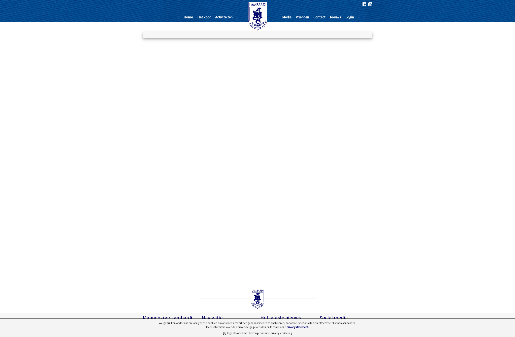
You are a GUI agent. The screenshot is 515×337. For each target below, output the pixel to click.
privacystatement (297, 327)
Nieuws (335, 17)
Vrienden (302, 17)
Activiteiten (224, 17)
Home (188, 17)
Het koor (204, 17)
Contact (319, 17)
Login (349, 17)
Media (286, 17)
